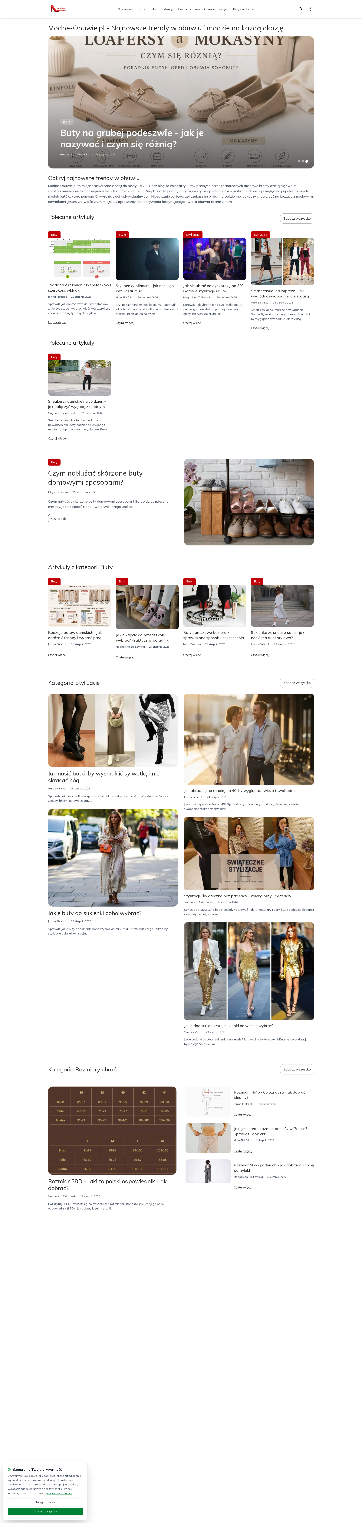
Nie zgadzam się (45, 1502)
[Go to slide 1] (299, 161)
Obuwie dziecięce (216, 9)
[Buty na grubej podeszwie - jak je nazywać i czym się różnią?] (181, 102)
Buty (153, 9)
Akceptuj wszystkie (45, 1511)
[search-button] (300, 9)
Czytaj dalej (59, 519)
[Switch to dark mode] (310, 9)
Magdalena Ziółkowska (74, 154)
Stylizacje (167, 9)
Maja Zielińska (124, 297)
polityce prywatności (59, 1493)
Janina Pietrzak (57, 296)
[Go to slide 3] (306, 161)
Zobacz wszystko (297, 218)
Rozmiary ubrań (189, 9)
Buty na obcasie (244, 9)
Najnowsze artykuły (131, 9)
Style (122, 234)
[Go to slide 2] (303, 161)
